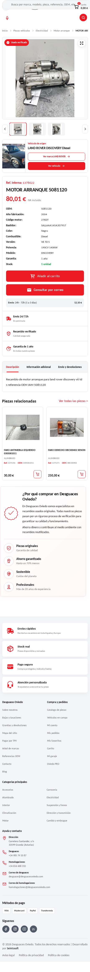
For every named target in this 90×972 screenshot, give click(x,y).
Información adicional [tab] (39, 366)
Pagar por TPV (9, 740)
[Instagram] (15, 929)
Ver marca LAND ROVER (54, 156)
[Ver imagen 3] (56, 129)
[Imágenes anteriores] (5, 129)
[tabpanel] (45, 382)
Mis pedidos (53, 733)
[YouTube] (24, 929)
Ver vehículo (54, 166)
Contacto (6, 763)
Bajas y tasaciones (11, 717)
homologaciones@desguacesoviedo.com (29, 887)
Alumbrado (8, 797)
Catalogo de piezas (56, 709)
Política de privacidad (31, 955)
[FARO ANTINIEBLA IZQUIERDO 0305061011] (23, 427)
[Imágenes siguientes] (85, 129)
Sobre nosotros (10, 709)
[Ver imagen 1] (18, 129)
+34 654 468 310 (17, 866)
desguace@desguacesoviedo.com (26, 876)
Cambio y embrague (57, 820)
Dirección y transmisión (59, 812)
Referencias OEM (11, 756)
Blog (4, 771)
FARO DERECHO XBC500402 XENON (66, 450)
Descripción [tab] (12, 366)
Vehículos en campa (57, 717)
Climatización (9, 812)
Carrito (50, 748)
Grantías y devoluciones (14, 725)
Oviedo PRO (53, 763)
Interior (6, 805)
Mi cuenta (52, 725)
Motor (5, 820)
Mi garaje (52, 756)
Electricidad (53, 797)
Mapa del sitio (9, 733)
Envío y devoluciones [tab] (70, 366)
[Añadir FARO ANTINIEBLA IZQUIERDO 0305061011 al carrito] (37, 474)
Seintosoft (13, 948)
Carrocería (52, 789)
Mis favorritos (54, 740)
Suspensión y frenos (57, 805)
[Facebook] (5, 929)
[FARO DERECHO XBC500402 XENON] (67, 427)
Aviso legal (8, 955)
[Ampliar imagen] (82, 43)
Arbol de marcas (10, 748)
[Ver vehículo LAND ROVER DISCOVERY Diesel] (13, 156)
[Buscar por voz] (7, 18)
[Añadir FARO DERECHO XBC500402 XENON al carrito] (82, 474)
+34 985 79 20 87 (17, 855)
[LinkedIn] (33, 929)
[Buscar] (83, 17)
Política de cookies (58, 955)
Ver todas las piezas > (73, 401)
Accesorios (7, 789)
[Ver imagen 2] (37, 129)
